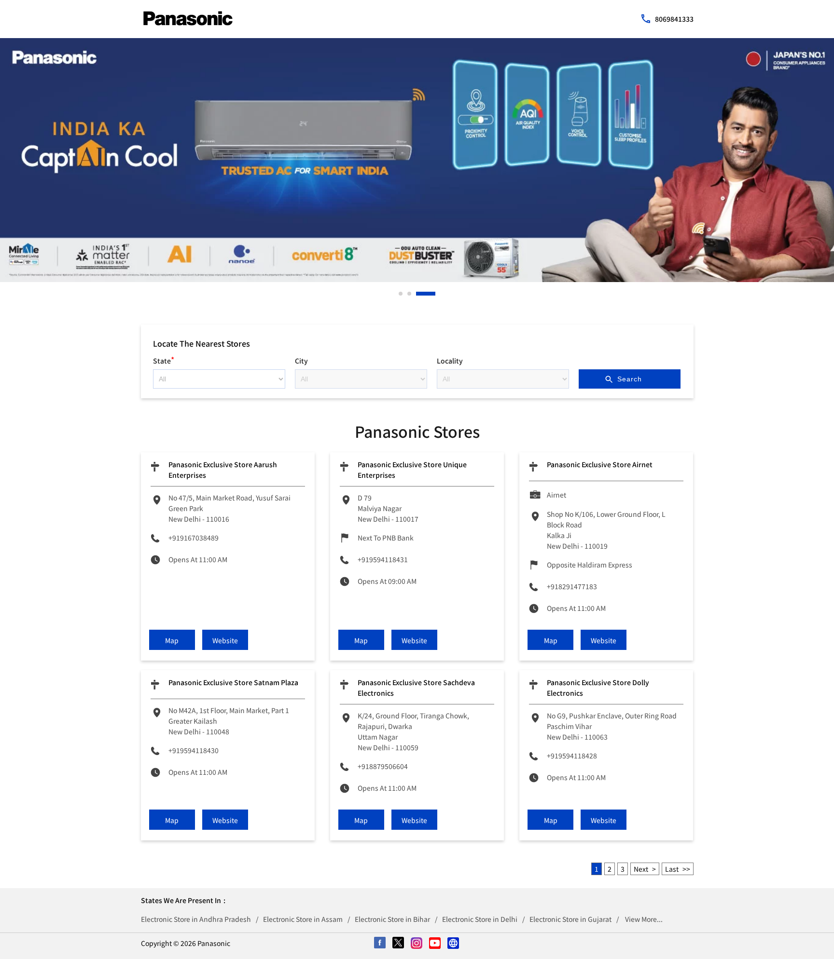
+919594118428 (572, 755)
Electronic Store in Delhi (479, 919)
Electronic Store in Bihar (392, 919)
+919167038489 (193, 537)
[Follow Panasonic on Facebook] (380, 943)
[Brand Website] (453, 943)
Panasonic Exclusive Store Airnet (600, 464)
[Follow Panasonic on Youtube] (435, 943)
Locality (450, 361)
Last (672, 869)
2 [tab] (409, 293)
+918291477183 (572, 586)
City (301, 361)
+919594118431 (383, 559)
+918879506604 (383, 766)
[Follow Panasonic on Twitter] (398, 943)
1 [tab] (401, 293)
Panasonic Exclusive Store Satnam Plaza (233, 682)
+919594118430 (193, 750)
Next (641, 869)
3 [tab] (418, 293)
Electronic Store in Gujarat (570, 919)
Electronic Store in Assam (303, 919)
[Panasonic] (188, 18)
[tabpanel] (417, 160)
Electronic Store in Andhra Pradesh (196, 919)
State (163, 359)
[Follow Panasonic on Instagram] (417, 943)
